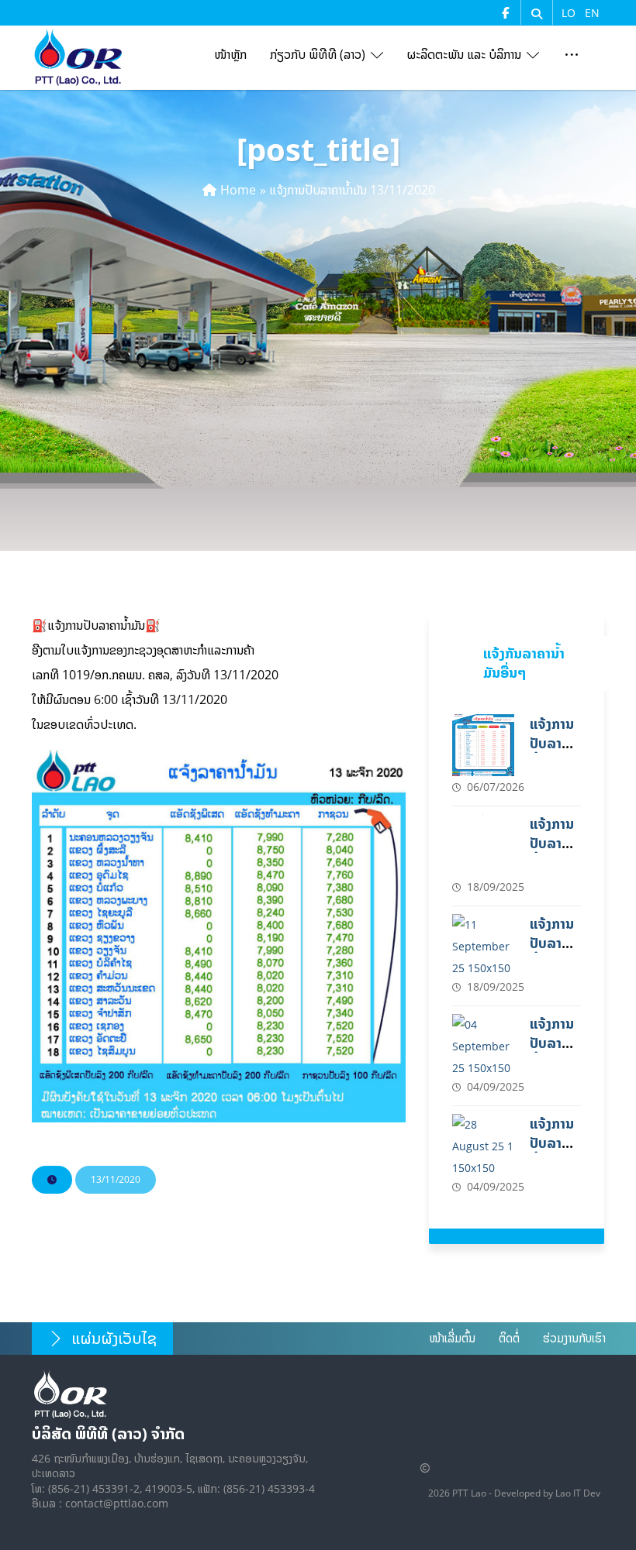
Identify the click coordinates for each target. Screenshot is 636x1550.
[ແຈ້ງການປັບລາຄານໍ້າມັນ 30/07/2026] (483, 745)
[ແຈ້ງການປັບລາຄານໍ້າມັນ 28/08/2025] (483, 1145)
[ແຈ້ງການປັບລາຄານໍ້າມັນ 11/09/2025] (483, 945)
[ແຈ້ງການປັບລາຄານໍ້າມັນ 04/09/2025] (483, 1045)
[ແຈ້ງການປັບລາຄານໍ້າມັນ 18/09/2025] (483, 845)
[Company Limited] (78, 57)
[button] (536, 14)
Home (238, 190)
